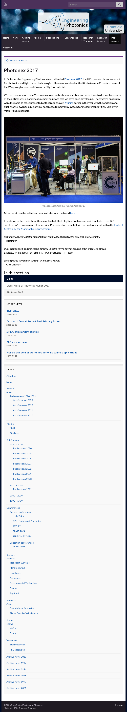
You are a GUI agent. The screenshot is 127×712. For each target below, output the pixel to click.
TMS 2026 (12, 310)
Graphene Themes (27, 708)
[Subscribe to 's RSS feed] (5, 3)
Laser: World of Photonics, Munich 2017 (28, 285)
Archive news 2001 (16, 688)
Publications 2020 (22, 479)
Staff (12, 428)
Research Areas (102, 39)
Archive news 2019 (16, 656)
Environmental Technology (23, 583)
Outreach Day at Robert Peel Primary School (33, 321)
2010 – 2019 (16, 485)
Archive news (26, 39)
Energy (13, 588)
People (37, 37)
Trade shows (114, 39)
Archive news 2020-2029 (23, 396)
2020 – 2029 (16, 444)
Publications (53, 37)
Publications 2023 (22, 463)
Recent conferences (20, 512)
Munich (69, 102)
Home (6, 37)
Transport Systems (20, 562)
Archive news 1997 (16, 663)
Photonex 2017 (73, 79)
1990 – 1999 (16, 500)
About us (11, 376)
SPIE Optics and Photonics (22, 331)
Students (15, 433)
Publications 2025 (22, 453)
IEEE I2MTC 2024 (22, 536)
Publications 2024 (22, 458)
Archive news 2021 (23, 410)
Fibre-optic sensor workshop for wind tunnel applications (41, 352)
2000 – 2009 (16, 495)
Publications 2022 (22, 468)
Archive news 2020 (23, 415)
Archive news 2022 (23, 405)
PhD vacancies (17, 649)
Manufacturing (17, 567)
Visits (23, 60)
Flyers (13, 633)
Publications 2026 (22, 448)
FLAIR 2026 (19, 546)
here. (73, 213)
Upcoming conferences (22, 542)
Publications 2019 (22, 489)
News (16, 37)
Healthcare (15, 572)
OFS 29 (17, 526)
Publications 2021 (22, 473)
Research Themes (88, 39)
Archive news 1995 (16, 675)
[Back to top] (119, 704)
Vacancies (8, 47)
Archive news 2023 (23, 400)
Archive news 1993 (16, 681)
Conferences (71, 37)
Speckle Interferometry (22, 608)
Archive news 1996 (16, 669)
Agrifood (14, 593)
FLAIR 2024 (19, 531)
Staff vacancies (17, 644)
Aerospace (15, 578)
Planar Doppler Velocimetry (24, 613)
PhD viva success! (17, 342)
